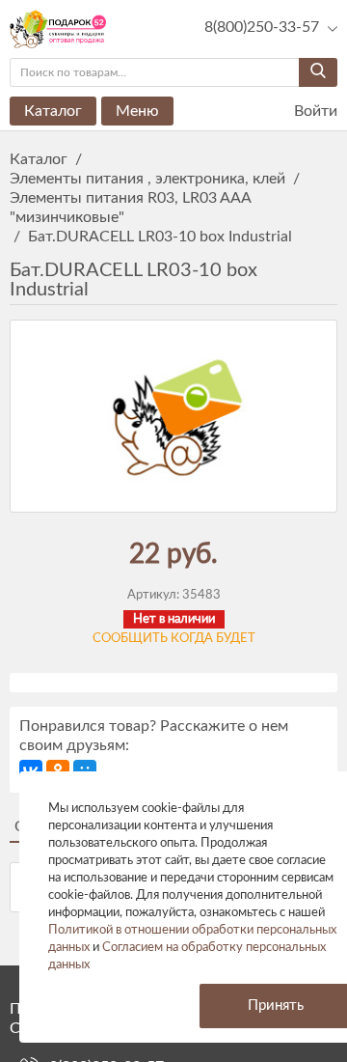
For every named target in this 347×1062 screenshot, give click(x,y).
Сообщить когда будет (174, 638)
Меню (137, 111)
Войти (313, 111)
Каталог (53, 111)
